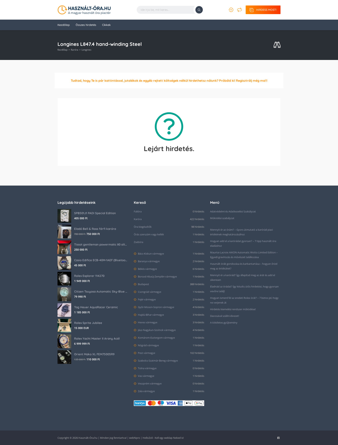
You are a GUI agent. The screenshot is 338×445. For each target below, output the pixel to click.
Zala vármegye (146, 391)
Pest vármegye (146, 353)
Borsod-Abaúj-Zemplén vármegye (157, 276)
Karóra (74, 49)
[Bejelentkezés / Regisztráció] (230, 9)
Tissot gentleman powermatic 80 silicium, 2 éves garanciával (101, 244)
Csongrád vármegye (149, 292)
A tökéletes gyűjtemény (223, 322)
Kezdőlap (64, 25)
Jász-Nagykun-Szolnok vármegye (156, 330)
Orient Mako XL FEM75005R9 (94, 354)
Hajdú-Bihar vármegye (150, 314)
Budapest (143, 284)
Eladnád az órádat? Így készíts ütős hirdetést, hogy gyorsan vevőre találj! (244, 289)
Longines (86, 49)
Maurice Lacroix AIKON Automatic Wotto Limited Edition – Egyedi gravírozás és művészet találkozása (244, 255)
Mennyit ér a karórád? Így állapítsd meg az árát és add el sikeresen (242, 277)
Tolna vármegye (146, 368)
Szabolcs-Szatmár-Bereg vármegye (157, 360)
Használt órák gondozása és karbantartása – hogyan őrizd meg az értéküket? (243, 266)
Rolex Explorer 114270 (89, 276)
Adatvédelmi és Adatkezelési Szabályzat (233, 211)
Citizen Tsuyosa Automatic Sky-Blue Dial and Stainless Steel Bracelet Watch (101, 291)
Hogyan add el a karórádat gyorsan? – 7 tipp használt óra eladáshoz (243, 243)
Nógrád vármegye (148, 345)
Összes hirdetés (86, 25)
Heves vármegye (147, 322)
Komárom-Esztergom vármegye (156, 337)
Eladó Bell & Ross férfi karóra (95, 229)
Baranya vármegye (148, 261)
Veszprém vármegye (149, 383)
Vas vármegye (145, 376)
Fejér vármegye (146, 299)
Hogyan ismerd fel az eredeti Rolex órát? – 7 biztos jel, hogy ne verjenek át (244, 300)
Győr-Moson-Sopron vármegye (155, 307)
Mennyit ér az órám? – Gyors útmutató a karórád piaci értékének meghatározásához (241, 232)
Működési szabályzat (222, 218)
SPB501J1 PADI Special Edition (95, 213)
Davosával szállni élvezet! (224, 316)
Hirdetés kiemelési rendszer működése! (233, 309)
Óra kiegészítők (143, 226)
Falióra (138, 211)
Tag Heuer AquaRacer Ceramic (96, 307)
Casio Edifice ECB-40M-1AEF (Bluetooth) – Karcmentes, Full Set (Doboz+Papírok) (101, 260)
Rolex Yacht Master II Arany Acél (97, 338)
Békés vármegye (147, 269)
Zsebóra (138, 242)
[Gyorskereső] (277, 45)
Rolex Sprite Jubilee (88, 323)
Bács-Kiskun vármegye (150, 253)
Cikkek (106, 25)
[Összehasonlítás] (239, 9)
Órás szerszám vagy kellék (149, 234)
